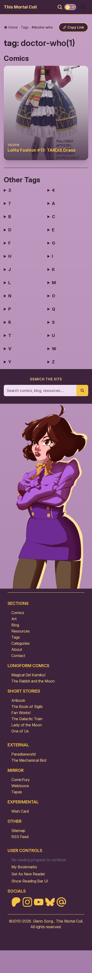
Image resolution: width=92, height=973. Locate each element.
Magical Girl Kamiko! (28, 675)
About (16, 649)
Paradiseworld (23, 754)
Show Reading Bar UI (29, 881)
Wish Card (20, 811)
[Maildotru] (61, 902)
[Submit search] (82, 390)
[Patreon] (16, 902)
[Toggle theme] (70, 7)
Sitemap (18, 830)
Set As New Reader (28, 874)
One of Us (20, 731)
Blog (15, 625)
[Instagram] (27, 902)
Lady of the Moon (26, 725)
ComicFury (20, 779)
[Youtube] (38, 902)
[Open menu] (83, 7)
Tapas (16, 792)
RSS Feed (20, 836)
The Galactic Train (26, 718)
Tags (15, 637)
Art (14, 618)
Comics (17, 612)
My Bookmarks (24, 867)
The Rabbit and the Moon (33, 681)
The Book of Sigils (27, 706)
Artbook (18, 700)
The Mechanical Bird (28, 760)
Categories (20, 643)
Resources (20, 631)
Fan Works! (21, 712)
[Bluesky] (50, 902)
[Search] (60, 7)
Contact (18, 655)
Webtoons (20, 785)
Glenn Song (43, 921)
